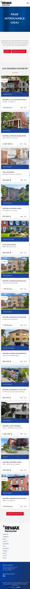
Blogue (4, 553)
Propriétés (5, 534)
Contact (5, 555)
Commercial (6, 536)
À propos (5, 541)
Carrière (5, 550)
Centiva (18, 587)
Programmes (6, 548)
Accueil (7, 51)
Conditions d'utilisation (16, 584)
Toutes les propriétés (15, 513)
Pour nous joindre (19, 51)
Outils (4, 546)
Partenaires (6, 543)
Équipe (4, 539)
